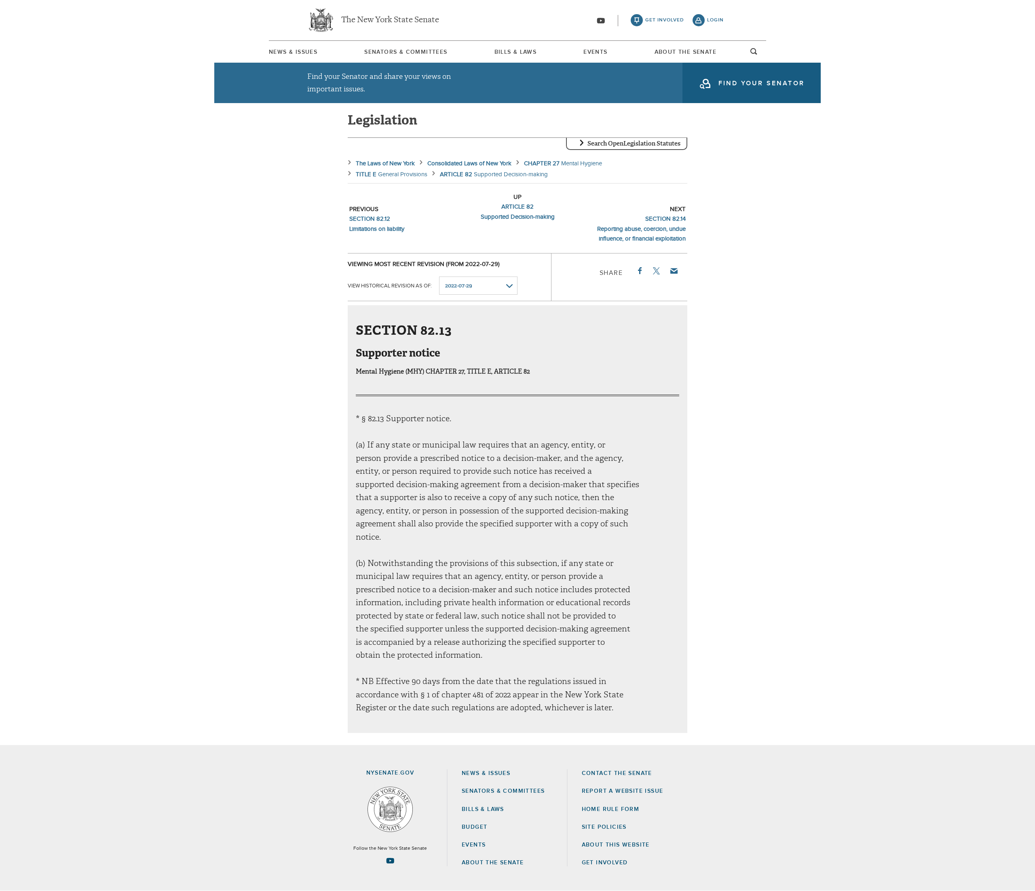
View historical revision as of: (390, 286)
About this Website (616, 845)
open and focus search (754, 54)
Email (673, 271)
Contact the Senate (617, 773)
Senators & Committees (405, 52)
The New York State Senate (390, 20)
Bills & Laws (515, 52)
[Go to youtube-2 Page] (390, 861)
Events (595, 52)
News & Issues (293, 52)
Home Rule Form (611, 809)
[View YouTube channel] (601, 21)
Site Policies (604, 827)
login (715, 20)
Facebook (639, 271)
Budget (474, 827)
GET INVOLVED (605, 863)
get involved (664, 20)
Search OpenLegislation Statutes (633, 143)
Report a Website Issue (622, 791)
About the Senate (493, 863)
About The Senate (685, 52)
